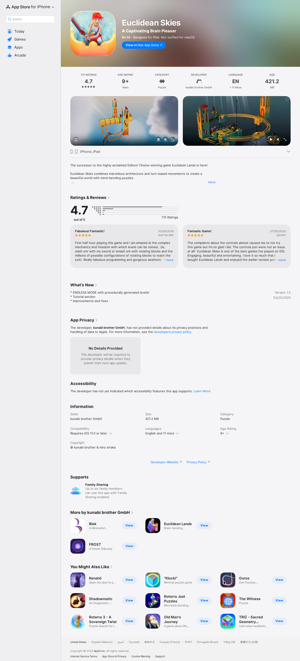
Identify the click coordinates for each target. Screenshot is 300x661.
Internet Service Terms (83, 656)
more (212, 182)
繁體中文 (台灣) (249, 642)
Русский (134, 642)
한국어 (188, 642)
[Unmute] (165, 140)
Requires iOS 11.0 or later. (89, 433)
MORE (169, 260)
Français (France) (170, 642)
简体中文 (149, 642)
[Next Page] (295, 120)
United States (78, 642)
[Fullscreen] (172, 140)
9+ (222, 433)
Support (160, 656)
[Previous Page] (65, 120)
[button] (30, 31)
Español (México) (101, 642)
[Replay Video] (76, 140)
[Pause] (158, 140)
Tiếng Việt (229, 642)
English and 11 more (159, 433)
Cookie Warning (140, 656)
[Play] (271, 140)
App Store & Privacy (114, 656)
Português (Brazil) (207, 642)
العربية (120, 642)
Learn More (202, 391)
